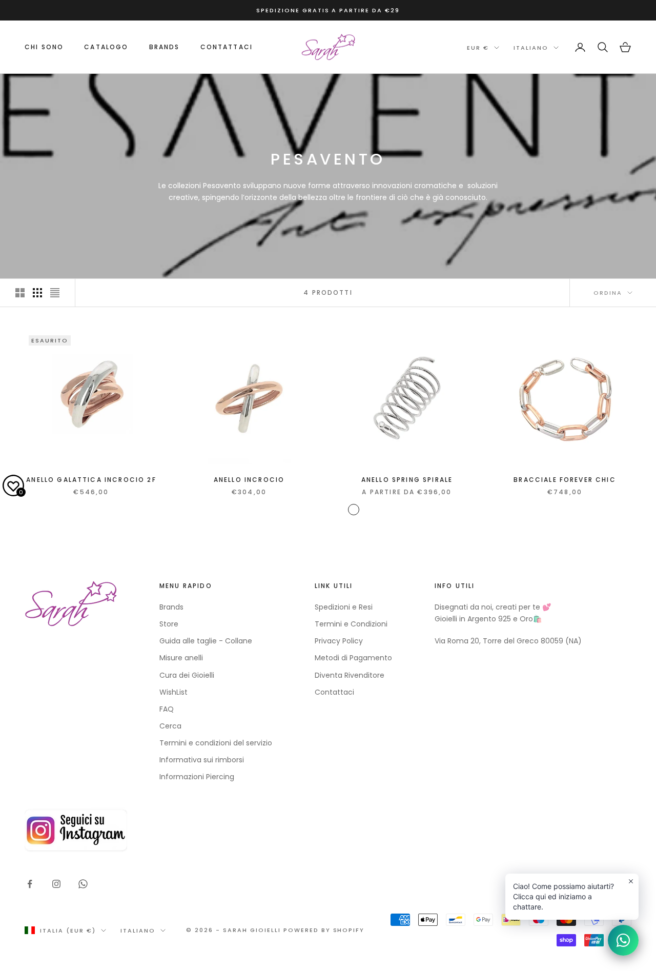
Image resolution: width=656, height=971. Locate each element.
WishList (173, 692)
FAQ (166, 709)
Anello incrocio (249, 479)
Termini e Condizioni (351, 624)
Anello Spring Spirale (407, 479)
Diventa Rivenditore (349, 675)
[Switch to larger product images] (20, 293)
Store (168, 624)
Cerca (170, 726)
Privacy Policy (339, 641)
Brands (171, 607)
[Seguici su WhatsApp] (83, 884)
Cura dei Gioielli (186, 675)
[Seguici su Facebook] (30, 884)
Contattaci (226, 47)
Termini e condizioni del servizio (215, 743)
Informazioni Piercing (196, 777)
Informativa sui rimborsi (201, 760)
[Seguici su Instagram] (56, 884)
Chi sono (44, 47)
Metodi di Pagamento (353, 658)
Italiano (531, 48)
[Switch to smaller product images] (37, 293)
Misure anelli (181, 658)
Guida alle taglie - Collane (205, 641)
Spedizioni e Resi (344, 607)
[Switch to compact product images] (54, 293)
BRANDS (164, 47)
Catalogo (106, 47)
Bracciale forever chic (565, 479)
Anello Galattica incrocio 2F (91, 479)
